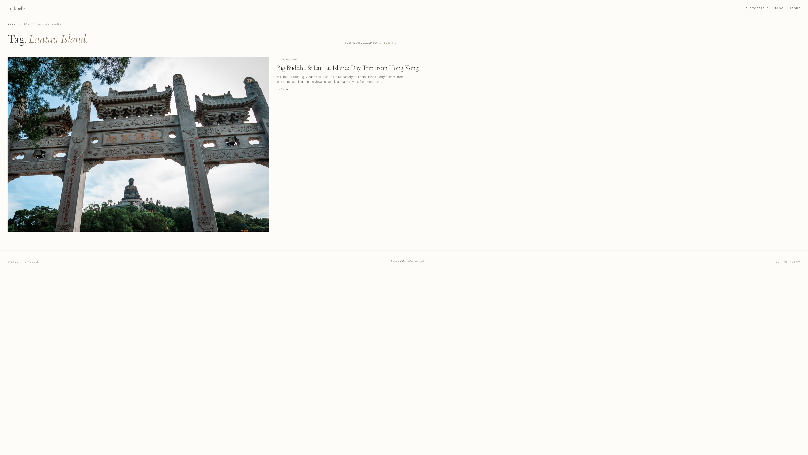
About (795, 8)
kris (17, 8)
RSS (777, 262)
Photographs (757, 8)
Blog (779, 8)
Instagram (791, 262)
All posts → (389, 42)
